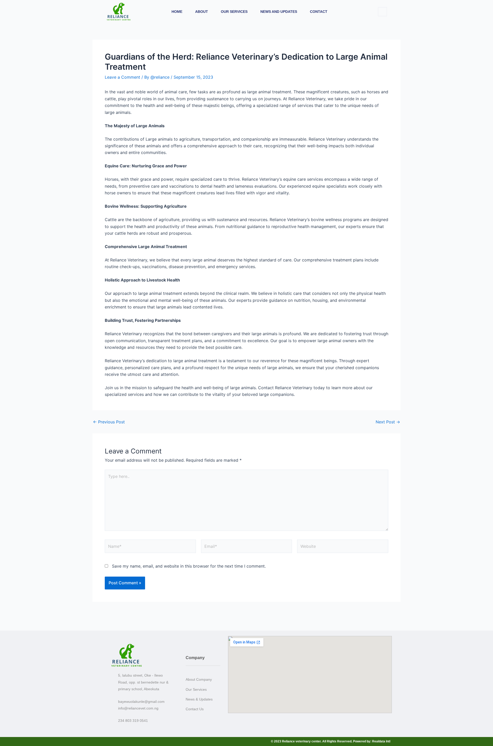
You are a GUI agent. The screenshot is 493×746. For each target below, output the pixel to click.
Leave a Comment (122, 77)
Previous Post (109, 422)
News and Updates (278, 12)
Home (177, 12)
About (201, 12)
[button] (382, 11)
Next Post (388, 422)
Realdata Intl (381, 741)
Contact (318, 12)
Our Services (234, 12)
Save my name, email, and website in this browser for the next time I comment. (189, 566)
